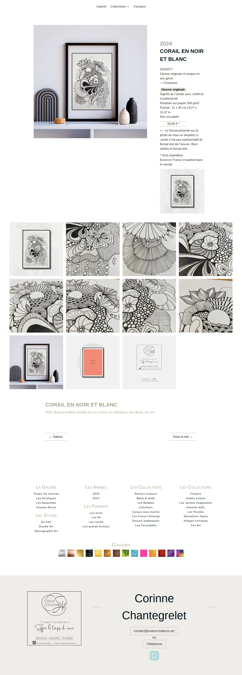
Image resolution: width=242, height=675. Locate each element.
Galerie (101, 6)
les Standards (118, 412)
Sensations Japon (196, 516)
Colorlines (146, 507)
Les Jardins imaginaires (195, 502)
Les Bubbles (145, 502)
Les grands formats (96, 526)
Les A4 (96, 517)
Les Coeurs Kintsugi (146, 516)
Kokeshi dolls (196, 507)
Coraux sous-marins (146, 511)
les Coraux (100, 412)
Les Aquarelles (46, 502)
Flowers (195, 493)
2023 (96, 498)
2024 (48, 412)
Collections (118, 6)
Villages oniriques (196, 520)
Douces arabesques (146, 520)
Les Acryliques (46, 498)
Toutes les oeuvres (46, 493)
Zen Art (149, 412)
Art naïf (46, 521)
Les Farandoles (146, 525)
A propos (140, 6)
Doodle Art (84, 412)
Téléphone (154, 644)
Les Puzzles (196, 511)
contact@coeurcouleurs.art (154, 631)
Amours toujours (146, 493)
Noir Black (136, 412)
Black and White (65, 412)
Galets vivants (196, 498)
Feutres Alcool (46, 507)
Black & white (146, 498)
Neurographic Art (46, 530)
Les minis (96, 512)
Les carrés (96, 521)
